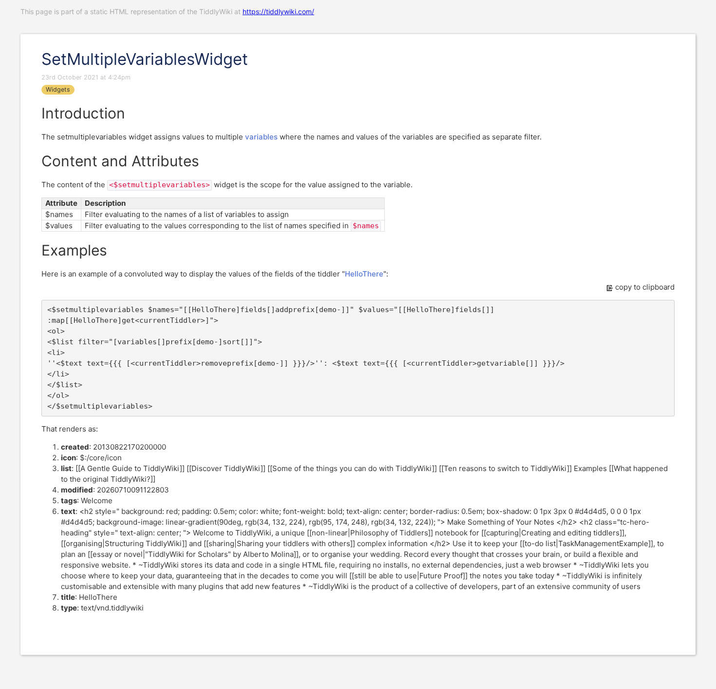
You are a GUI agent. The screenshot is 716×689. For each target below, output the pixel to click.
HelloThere (364, 273)
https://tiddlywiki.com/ (278, 11)
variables (261, 136)
